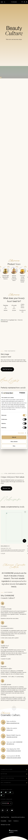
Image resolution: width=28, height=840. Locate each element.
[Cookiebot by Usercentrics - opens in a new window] (21, 393)
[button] (6, 803)
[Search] (4, 2)
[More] (24, 541)
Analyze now (10, 730)
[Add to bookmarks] (25, 512)
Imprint (9, 821)
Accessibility (3, 821)
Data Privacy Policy (5, 817)
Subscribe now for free (12, 737)
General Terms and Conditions (18, 817)
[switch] (25, 419)
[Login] (24, 2)
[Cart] (26, 2)
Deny (14, 446)
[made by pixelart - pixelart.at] (14, 831)
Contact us (15, 821)
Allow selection (14, 441)
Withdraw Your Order (5, 824)
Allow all (14, 437)
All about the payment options (14, 757)
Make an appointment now (13, 723)
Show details (21, 433)
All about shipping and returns (14, 750)
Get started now (10, 744)
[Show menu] (2, 2)
